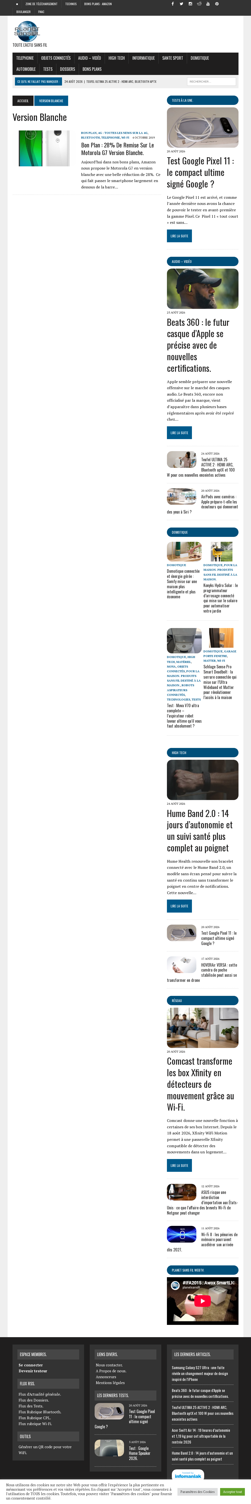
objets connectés (56, 58)
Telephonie (25, 58)
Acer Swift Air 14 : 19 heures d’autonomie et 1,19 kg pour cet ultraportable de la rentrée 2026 (201, 1436)
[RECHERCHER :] (211, 81)
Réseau (177, 1000)
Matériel (183, 662)
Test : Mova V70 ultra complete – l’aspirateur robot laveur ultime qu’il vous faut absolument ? (184, 715)
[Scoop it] (234, 3)
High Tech (117, 58)
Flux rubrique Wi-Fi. (35, 1423)
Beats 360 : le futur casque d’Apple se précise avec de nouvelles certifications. (198, 344)
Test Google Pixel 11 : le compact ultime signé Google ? (200, 172)
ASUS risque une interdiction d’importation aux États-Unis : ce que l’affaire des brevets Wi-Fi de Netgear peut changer (202, 1202)
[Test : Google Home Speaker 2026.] (109, 1453)
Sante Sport (172, 58)
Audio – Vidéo (89, 58)
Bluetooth (90, 137)
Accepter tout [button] (232, 1492)
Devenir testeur (33, 1370)
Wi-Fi (125, 137)
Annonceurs (106, 1376)
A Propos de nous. (111, 1370)
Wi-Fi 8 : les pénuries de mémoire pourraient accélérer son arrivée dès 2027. (202, 1242)
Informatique (143, 58)
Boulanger (23, 12)
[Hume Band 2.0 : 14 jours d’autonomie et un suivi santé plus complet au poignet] (202, 797)
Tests (47, 69)
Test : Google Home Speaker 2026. (140, 1453)
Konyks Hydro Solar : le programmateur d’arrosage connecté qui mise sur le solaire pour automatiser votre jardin (220, 598)
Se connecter (31, 1364)
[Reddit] (199, 3)
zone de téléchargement (41, 4)
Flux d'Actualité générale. (40, 1394)
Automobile (26, 69)
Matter (209, 660)
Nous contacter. (109, 1364)
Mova (171, 666)
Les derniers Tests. (113, 1395)
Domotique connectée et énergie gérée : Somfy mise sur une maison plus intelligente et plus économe (183, 584)
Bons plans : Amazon (98, 4)
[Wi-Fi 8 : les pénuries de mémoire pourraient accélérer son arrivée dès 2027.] (181, 1239)
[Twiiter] (182, 3)
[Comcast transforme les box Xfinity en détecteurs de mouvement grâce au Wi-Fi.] (202, 1044)
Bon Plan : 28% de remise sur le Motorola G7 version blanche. (117, 148)
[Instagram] (190, 3)
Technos (71, 4)
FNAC (41, 12)
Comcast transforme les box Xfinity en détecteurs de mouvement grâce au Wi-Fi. (200, 1083)
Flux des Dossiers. (34, 1400)
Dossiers (67, 69)
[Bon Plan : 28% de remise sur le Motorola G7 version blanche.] (44, 163)
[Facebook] (173, 3)
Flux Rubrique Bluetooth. (40, 1411)
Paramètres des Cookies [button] (197, 1492)
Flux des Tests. (31, 1406)
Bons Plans (92, 69)
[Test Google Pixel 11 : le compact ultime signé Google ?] (202, 144)
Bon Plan (89, 133)
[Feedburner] (226, 3)
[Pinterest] (217, 3)
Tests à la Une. (182, 100)
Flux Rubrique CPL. (35, 1417)
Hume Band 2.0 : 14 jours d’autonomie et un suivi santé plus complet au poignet (200, 830)
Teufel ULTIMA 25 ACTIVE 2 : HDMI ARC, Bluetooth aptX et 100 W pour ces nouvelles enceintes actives (202, 1413)
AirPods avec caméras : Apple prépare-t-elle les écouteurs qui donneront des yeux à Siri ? (202, 504)
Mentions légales (110, 1382)
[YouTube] (208, 3)
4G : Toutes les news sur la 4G (123, 133)
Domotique (200, 58)
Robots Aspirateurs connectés (180, 689)
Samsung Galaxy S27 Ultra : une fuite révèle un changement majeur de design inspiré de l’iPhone (200, 1373)
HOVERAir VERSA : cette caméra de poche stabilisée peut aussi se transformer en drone (202, 972)
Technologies (178, 699)
